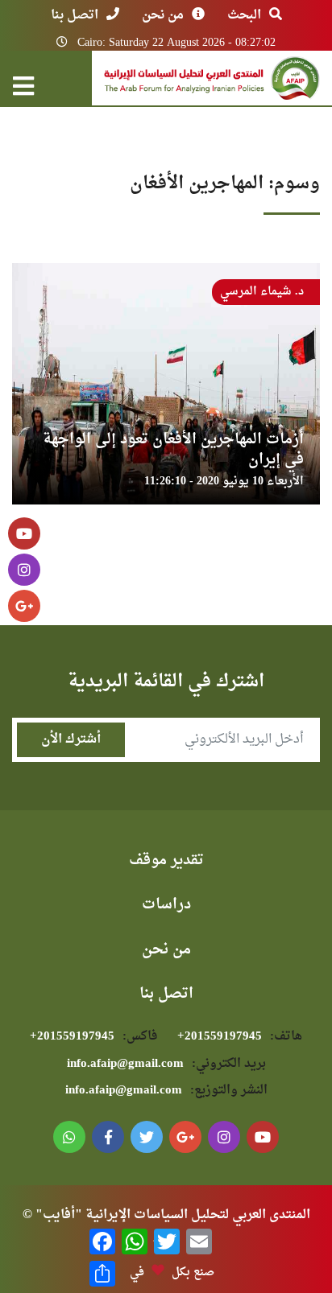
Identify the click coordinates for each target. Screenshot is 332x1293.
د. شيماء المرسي (262, 292)
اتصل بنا (74, 15)
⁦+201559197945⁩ (239, 1036)
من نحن (163, 15)
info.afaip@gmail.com (166, 1064)
